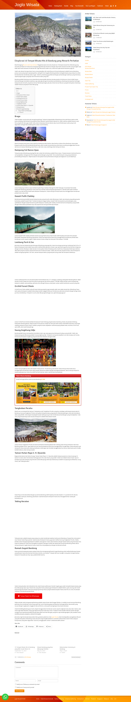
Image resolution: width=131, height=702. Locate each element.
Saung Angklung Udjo (22, 102)
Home (37, 699)
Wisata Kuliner (89, 74)
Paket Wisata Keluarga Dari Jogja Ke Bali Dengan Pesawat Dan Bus (100, 108)
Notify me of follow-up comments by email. (28, 684)
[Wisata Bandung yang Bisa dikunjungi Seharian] (47, 640)
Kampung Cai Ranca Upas (23, 95)
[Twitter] (115, 6)
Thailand (93, 699)
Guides (87, 60)
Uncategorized (89, 99)
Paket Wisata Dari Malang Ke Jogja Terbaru (103, 112)
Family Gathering (59, 699)
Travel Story (88, 96)
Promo (87, 90)
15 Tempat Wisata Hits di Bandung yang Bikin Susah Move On (25, 648)
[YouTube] (111, 6)
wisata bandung (76, 657)
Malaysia (106, 699)
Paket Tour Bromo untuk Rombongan (103, 41)
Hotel (86, 63)
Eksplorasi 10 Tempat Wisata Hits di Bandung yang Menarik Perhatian (47, 60)
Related (21, 112)
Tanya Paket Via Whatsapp (24, 110)
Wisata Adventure (90, 68)
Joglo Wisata (27, 4)
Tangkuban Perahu (21, 103)
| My (111, 699)
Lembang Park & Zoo (22, 98)
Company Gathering (70, 699)
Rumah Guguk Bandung (23, 109)
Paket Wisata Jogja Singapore (99, 125)
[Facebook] (113, 6)
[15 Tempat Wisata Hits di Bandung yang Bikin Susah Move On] (25, 640)
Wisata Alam (88, 71)
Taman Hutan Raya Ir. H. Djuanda (25, 105)
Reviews (87, 93)
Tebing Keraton (20, 107)
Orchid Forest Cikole (22, 100)
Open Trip (87, 80)
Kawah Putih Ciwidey (22, 96)
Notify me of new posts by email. (25, 687)
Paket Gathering (89, 84)
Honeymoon (80, 699)
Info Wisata (28, 657)
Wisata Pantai (89, 77)
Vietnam (87, 699)
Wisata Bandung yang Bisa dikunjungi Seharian (45, 648)
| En (115, 699)
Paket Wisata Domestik (47, 699)
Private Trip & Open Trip (91, 87)
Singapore (100, 699)
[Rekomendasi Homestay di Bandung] (70, 640)
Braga (18, 93)
